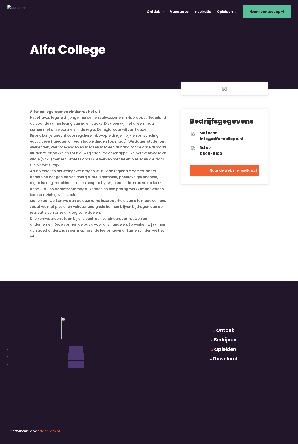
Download (224, 358)
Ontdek (153, 11)
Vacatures (179, 11)
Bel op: (206, 147)
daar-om (47, 431)
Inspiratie (202, 11)
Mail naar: (208, 132)
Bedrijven (223, 339)
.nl (58, 431)
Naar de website (224, 170)
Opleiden (225, 11)
